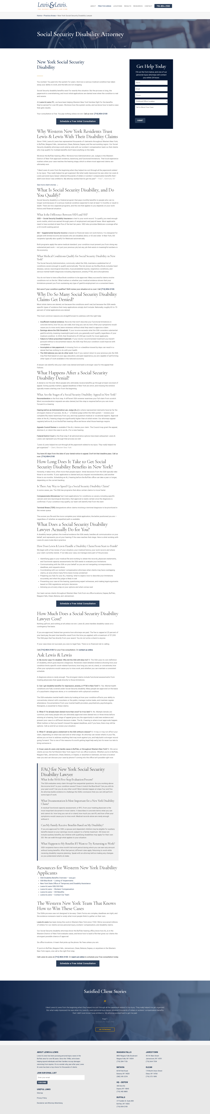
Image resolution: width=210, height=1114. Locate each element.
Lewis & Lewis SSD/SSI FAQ (51, 886)
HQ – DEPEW (122, 1082)
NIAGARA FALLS (124, 1052)
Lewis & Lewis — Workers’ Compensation (57, 889)
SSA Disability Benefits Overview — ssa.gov (57, 878)
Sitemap (40, 1093)
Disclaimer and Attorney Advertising (50, 1103)
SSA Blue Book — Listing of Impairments (56, 881)
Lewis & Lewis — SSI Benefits (52, 892)
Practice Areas (50, 15)
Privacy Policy (42, 1098)
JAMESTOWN (152, 1052)
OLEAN (149, 1067)
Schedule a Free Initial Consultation (78, 121)
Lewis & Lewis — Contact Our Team (54, 895)
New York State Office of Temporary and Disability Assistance (65, 883)
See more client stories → (47, 185)
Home (39, 15)
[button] (105, 1029)
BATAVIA (120, 1067)
